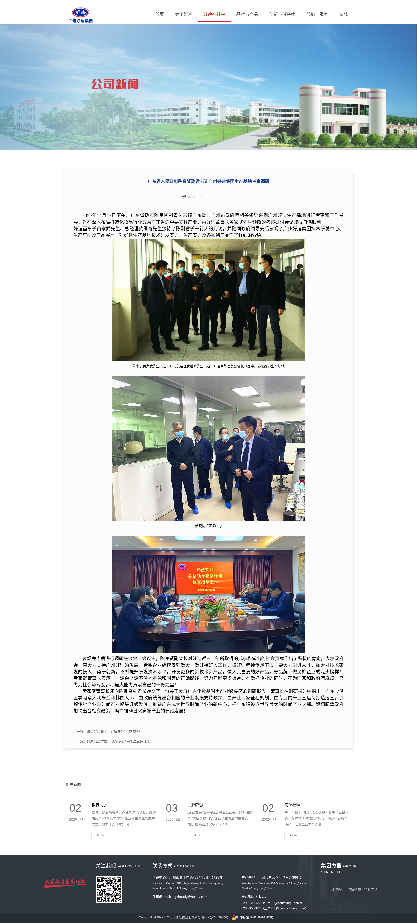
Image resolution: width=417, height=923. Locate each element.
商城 (343, 14)
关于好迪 (183, 14)
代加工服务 (317, 14)
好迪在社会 (214, 14)
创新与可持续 (282, 14)
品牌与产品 (247, 14)
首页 (159, 14)
